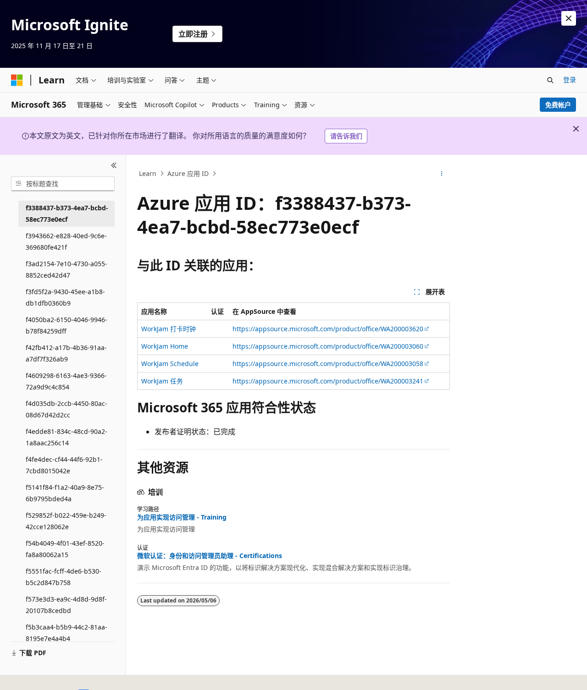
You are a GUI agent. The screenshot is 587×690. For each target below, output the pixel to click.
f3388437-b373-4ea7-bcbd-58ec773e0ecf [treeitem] (67, 213)
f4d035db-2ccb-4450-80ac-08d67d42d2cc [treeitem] (66, 409)
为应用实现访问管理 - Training (182, 517)
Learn (147, 173)
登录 (569, 79)
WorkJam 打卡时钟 (168, 328)
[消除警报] (568, 18)
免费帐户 (558, 104)
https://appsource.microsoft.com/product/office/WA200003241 (328, 381)
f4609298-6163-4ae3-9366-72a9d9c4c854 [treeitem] (66, 381)
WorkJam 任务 (162, 381)
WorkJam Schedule (170, 363)
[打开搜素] (550, 80)
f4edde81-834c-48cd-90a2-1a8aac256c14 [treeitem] (66, 437)
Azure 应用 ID (188, 173)
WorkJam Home (164, 346)
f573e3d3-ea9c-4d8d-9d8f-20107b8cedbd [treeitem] (66, 605)
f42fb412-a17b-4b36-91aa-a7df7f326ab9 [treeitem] (66, 353)
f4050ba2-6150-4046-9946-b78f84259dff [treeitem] (66, 325)
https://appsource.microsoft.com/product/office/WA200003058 (328, 363)
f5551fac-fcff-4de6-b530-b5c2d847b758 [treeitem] (63, 577)
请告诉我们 (346, 135)
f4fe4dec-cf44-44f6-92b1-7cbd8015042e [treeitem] (64, 465)
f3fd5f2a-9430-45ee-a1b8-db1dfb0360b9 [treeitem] (65, 297)
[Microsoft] (17, 80)
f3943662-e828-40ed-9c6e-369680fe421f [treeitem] (66, 241)
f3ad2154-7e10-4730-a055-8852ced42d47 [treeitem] (66, 269)
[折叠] (114, 166)
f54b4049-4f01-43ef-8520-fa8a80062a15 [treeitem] (65, 549)
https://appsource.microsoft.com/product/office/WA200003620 (328, 328)
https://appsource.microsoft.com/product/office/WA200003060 (328, 346)
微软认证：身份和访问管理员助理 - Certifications (209, 556)
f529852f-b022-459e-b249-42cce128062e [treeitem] (66, 521)
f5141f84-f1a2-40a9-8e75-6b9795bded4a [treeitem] (65, 493)
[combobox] (63, 183)
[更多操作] (442, 173)
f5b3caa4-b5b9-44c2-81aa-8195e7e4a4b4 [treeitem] (66, 633)
